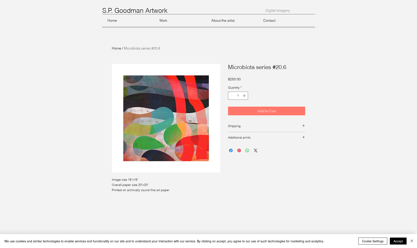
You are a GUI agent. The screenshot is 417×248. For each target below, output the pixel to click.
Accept (398, 241)
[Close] (411, 241)
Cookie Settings (373, 241)
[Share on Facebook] (230, 150)
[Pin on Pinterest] (239, 150)
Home (116, 48)
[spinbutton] (238, 95)
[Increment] (244, 95)
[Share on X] (255, 150)
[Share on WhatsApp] (247, 150)
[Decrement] (231, 95)
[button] (180, 20)
